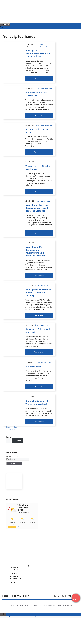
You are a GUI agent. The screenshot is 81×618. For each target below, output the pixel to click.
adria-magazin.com (42, 285)
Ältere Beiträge (11, 427)
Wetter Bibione (22, 505)
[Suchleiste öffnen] (1, 27)
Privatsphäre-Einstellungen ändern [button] (19, 605)
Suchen (9, 437)
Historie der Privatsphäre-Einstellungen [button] (43, 605)
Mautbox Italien (33, 366)
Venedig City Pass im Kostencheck (36, 94)
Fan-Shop (14, 573)
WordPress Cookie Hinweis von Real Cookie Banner (20, 617)
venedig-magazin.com (44, 88)
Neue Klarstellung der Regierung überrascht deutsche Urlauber (36, 208)
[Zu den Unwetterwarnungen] (12, 514)
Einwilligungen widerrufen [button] (65, 605)
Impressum (59, 596)
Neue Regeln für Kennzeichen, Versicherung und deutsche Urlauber (35, 251)
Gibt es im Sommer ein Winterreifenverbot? (37, 402)
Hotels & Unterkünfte (16, 578)
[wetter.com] (12, 527)
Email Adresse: (12, 456)
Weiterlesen (39, 78)
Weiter (13, 429)
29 (9, 429)
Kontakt (14, 582)
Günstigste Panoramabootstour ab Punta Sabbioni (37, 53)
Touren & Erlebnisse (15, 569)
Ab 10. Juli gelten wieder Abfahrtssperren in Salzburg (38, 292)
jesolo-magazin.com (43, 45)
